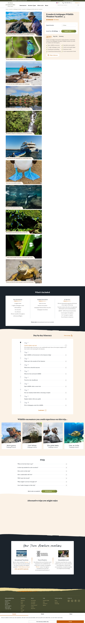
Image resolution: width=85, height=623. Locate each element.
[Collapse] (66, 355)
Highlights (49, 36)
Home (7, 9)
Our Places (33, 603)
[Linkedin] (72, 601)
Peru (22, 608)
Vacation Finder (46, 600)
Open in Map (7, 607)
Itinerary (61, 36)
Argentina (23, 600)
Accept (70, 621)
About (46, 5)
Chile (22, 603)
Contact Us (45, 603)
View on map (67, 335)
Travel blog (57, 603)
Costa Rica (23, 605)
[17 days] (68, 25)
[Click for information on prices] (59, 31)
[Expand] (66, 346)
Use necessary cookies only (42, 621)
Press (56, 600)
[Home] (11, 4)
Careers (32, 606)
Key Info (55, 36)
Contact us (77, 2)
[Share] (64, 17)
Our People (33, 602)
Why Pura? (33, 608)
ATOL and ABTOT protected (21, 569)
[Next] (83, 436)
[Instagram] (79, 601)
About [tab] (71, 614)
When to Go (40, 5)
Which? (38, 567)
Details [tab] (42, 614)
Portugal (22, 610)
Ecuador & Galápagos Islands (15, 9)
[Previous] (1, 436)
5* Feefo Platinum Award (23, 567)
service (26, 562)
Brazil (22, 602)
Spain (22, 611)
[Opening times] (71, 2)
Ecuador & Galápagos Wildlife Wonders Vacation (32, 9)
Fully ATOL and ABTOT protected (45, 0)
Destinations (23, 5)
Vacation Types (32, 5)
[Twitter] (69, 601)
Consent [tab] (14, 614)
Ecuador (22, 606)
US (58, 2)
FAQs (44, 602)
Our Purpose (33, 600)
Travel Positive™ (34, 605)
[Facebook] (75, 601)
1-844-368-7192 (67, 2)
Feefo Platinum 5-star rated (22, 0)
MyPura (44, 605)
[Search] (78, 5)
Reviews (56, 602)
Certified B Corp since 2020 (68, 0)
